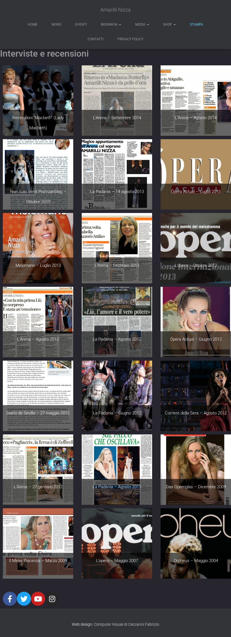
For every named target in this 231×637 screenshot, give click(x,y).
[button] (119, 24)
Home (32, 24)
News (56, 24)
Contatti (95, 39)
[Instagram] (52, 599)
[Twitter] (24, 599)
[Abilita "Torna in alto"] (220, 626)
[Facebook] (10, 599)
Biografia (109, 24)
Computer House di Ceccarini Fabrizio (126, 624)
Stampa (196, 24)
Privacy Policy (130, 39)
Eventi (81, 24)
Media (140, 24)
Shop (168, 24)
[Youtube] (38, 599)
